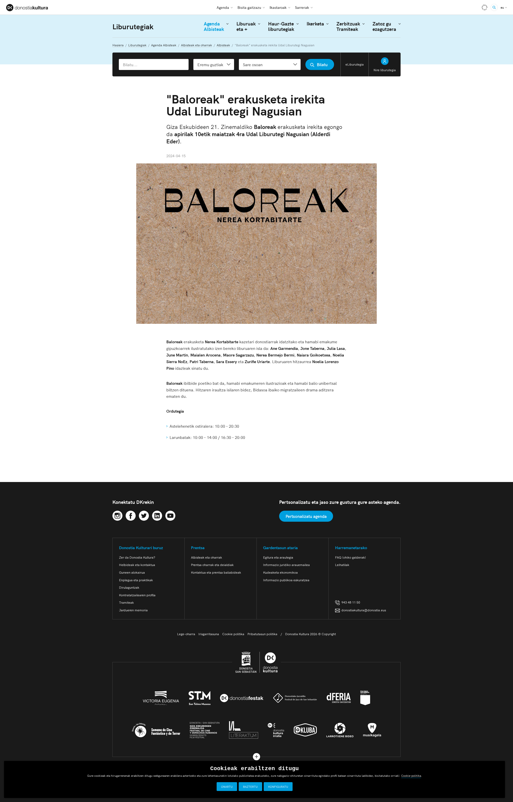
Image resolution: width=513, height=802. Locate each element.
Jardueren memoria (133, 610)
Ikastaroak (278, 7)
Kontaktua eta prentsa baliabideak (216, 572)
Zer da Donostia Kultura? (137, 557)
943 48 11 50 (350, 602)
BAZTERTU (250, 787)
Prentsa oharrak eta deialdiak (212, 564)
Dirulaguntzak (129, 587)
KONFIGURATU (278, 787)
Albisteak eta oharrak (206, 557)
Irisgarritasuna (208, 634)
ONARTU (227, 787)
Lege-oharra (186, 634)
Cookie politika (233, 634)
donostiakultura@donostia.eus (363, 610)
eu (504, 7)
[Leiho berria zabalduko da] (117, 515)
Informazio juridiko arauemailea (286, 564)
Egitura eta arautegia (278, 557)
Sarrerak (302, 7)
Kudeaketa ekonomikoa (280, 572)
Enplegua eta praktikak (136, 580)
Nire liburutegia (385, 70)
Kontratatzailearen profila (137, 595)
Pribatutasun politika (262, 634)
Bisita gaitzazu (249, 7)
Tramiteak (126, 602)
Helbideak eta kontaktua (137, 564)
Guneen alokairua (132, 572)
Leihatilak (342, 564)
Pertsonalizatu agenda (306, 516)
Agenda (223, 7)
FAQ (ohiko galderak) (350, 557)
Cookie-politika (411, 776)
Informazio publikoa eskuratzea (286, 580)
